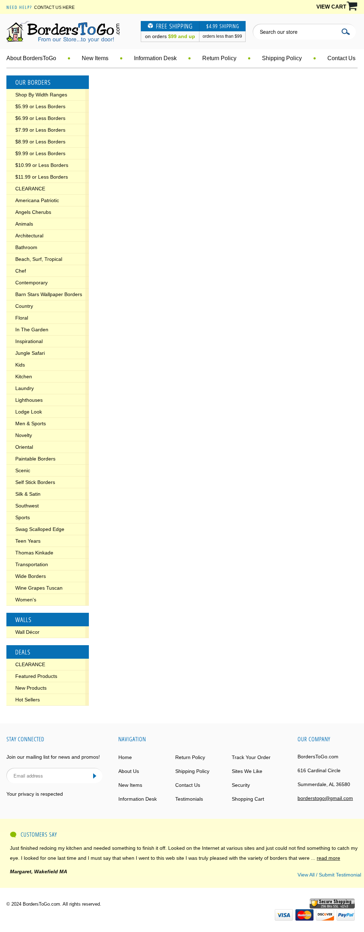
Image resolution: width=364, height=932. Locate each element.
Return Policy (219, 58)
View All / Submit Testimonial (329, 875)
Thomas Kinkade (34, 552)
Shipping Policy (282, 58)
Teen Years (28, 541)
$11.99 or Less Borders (41, 177)
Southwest (27, 506)
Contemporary (31, 282)
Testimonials (189, 799)
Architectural (29, 235)
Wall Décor (27, 632)
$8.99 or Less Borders (40, 141)
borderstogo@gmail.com (325, 798)
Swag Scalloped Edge (39, 529)
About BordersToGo (31, 58)
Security (241, 785)
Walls (23, 619)
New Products (31, 688)
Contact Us (341, 58)
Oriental (24, 447)
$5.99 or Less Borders (40, 106)
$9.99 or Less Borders (40, 153)
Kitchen (23, 376)
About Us (128, 771)
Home (125, 757)
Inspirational (29, 341)
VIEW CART (331, 7)
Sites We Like (247, 771)
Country (24, 306)
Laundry (24, 388)
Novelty (23, 435)
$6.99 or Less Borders (40, 118)
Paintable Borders (35, 459)
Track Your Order (251, 757)
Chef (20, 271)
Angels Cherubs (33, 212)
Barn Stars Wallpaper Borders (48, 294)
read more (328, 858)
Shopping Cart (248, 799)
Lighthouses (29, 400)
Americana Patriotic (37, 200)
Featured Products (36, 676)
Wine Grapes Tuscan (39, 588)
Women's (25, 599)
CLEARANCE (30, 188)
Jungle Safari (30, 353)
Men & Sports (30, 423)
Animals (24, 224)
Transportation (31, 564)
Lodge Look (28, 412)
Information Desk (155, 58)
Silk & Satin (28, 494)
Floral (21, 318)
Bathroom (26, 247)
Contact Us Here (54, 7)
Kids (20, 365)
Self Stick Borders (35, 482)
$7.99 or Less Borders (40, 130)
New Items (95, 58)
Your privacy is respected (34, 794)
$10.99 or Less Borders (41, 165)
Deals (23, 652)
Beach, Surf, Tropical (38, 259)
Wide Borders (30, 576)
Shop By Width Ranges (41, 95)
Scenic (22, 470)
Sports (22, 517)
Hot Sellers (27, 699)
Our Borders (33, 82)
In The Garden (31, 329)
